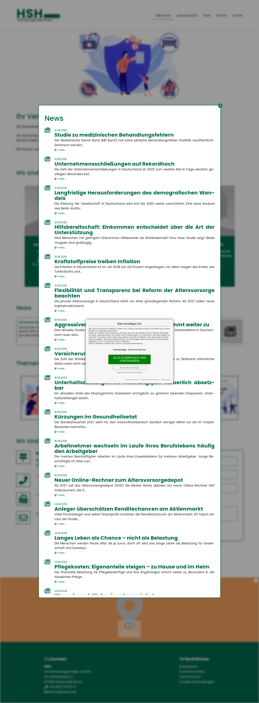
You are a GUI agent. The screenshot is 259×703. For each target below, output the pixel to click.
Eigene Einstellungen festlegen (130, 372)
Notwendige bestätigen (129, 368)
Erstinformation (132, 380)
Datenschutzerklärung (150, 380)
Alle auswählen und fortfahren (129, 359)
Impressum (166, 380)
